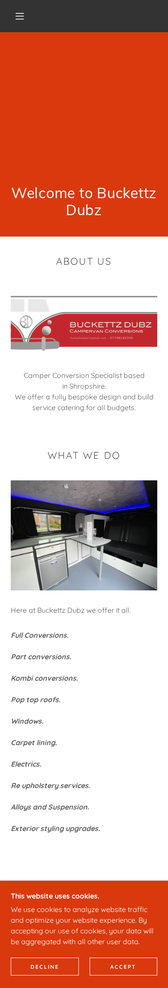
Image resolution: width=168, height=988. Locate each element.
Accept (123, 966)
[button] (20, 16)
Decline (44, 966)
